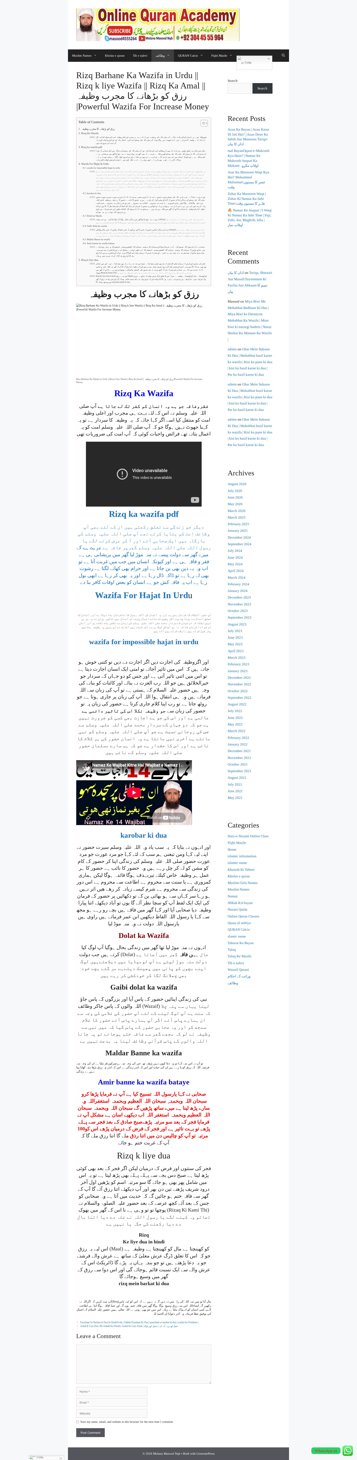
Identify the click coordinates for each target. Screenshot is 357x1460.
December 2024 (239, 537)
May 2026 (235, 504)
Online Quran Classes (243, 916)
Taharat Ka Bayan (241, 943)
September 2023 (239, 617)
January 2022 (238, 744)
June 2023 (235, 637)
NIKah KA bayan (240, 903)
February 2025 (238, 524)
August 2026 (237, 484)
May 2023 (235, 644)
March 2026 (236, 511)
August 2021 (237, 778)
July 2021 (235, 784)
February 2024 (238, 584)
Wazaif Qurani (238, 970)
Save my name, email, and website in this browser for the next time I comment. (127, 1421)
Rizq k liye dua (89, 260)
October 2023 (238, 611)
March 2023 (236, 658)
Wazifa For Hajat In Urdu (95, 163)
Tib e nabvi (140, 55)
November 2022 (239, 684)
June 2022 (235, 718)
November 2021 (239, 758)
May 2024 (235, 564)
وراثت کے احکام (239, 976)
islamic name (237, 863)
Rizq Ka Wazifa (90, 133)
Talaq (232, 950)
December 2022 (239, 678)
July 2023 (235, 631)
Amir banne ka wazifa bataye (101, 243)
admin (232, 349)
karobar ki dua (94, 193)
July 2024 (235, 551)
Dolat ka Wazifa (94, 216)
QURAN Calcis (188, 55)
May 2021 (235, 798)
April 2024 (236, 571)
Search (233, 81)
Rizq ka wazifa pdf (91, 147)
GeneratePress (205, 1453)
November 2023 (239, 604)
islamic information (242, 856)
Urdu (247, 62)
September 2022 (239, 698)
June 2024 (235, 557)
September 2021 (239, 771)
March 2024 (236, 578)
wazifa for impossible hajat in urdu (103, 168)
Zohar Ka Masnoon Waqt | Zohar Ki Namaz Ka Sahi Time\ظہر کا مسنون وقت (247, 199)
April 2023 (236, 651)
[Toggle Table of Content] (202, 123)
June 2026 (235, 497)
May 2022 (235, 724)
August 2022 (237, 704)
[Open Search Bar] (283, 55)
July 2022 (235, 711)
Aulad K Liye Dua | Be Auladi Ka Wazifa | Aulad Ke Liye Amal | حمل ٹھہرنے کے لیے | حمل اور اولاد (129, 1326)
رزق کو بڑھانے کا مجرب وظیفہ (98, 129)
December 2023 (239, 597)
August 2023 (237, 624)
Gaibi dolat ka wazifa (97, 226)
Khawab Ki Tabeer (241, 870)
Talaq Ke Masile (239, 956)
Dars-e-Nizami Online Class (248, 836)
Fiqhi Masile (219, 55)
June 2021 (235, 791)
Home (232, 850)
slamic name (237, 936)
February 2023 (238, 664)
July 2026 (235, 491)
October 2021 (238, 764)
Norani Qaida (237, 909)
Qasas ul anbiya (239, 923)
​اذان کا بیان (236, 273)
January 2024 (238, 591)
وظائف (160, 55)
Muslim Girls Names (243, 883)
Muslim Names (82, 55)
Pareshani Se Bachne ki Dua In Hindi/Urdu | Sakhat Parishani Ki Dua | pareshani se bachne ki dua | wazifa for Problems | (139, 1322)
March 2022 (236, 731)
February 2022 (238, 738)
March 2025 (236, 517)
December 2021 (239, 751)
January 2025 (238, 531)
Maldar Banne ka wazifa (98, 239)
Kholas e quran (115, 55)
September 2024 (239, 544)
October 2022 (238, 691)
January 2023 (238, 671)
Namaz (233, 896)
